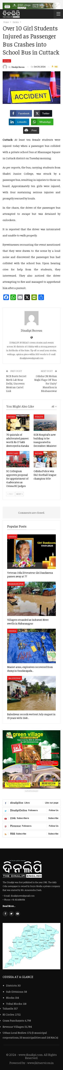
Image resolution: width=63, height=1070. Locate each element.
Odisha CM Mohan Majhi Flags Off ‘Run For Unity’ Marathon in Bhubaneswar (45, 383)
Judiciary (13, 453)
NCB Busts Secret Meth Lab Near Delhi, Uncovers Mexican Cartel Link (16, 383)
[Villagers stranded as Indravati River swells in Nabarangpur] (31, 599)
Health (39, 416)
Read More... (9, 905)
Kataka (7, 61)
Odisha (12, 536)
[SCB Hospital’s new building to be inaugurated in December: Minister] (45, 422)
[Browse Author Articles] (31, 318)
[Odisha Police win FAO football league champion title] (45, 459)
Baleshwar (14, 678)
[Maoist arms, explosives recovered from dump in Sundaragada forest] (31, 646)
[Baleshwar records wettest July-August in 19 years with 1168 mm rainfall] (31, 693)
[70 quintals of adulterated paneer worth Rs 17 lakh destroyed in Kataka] (17, 422)
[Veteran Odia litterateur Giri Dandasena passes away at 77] (31, 551)
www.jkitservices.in (40, 1063)
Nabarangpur (15, 583)
